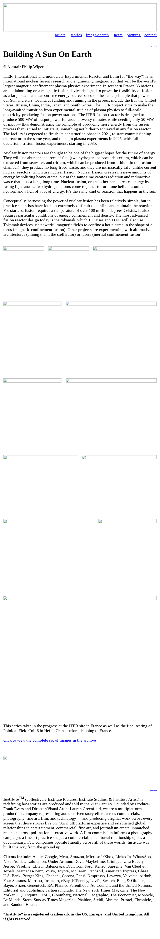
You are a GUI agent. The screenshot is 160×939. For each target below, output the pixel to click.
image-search (97, 34)
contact (150, 34)
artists (60, 34)
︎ (151, 788)
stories (76, 34)
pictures (134, 34)
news (118, 34)
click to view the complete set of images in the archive (49, 740)
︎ (155, 788)
